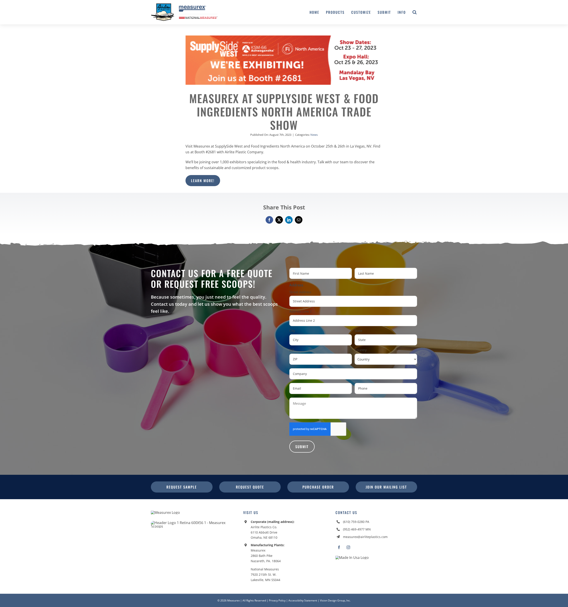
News (314, 135)
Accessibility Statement (302, 600)
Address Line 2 (300, 311)
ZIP (291, 350)
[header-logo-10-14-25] (184, 5)
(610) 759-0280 (354, 522)
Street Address (300, 292)
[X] (279, 220)
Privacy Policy (277, 600)
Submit (302, 446)
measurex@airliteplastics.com (365, 537)
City (292, 330)
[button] (414, 12)
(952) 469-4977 (354, 529)
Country (361, 350)
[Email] (299, 220)
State (358, 330)
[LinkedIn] (289, 220)
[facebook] (339, 547)
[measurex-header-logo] (165, 512)
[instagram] (348, 547)
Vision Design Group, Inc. (335, 600)
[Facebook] (269, 220)
